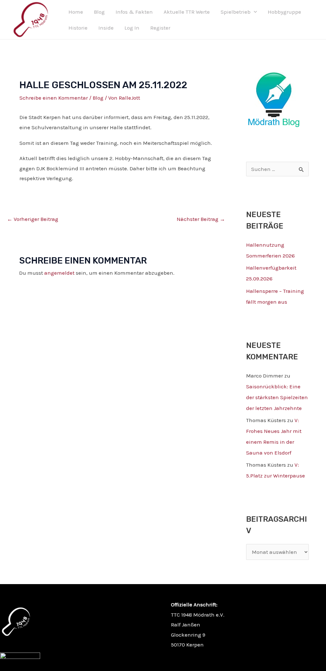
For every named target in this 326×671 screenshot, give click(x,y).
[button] (254, 12)
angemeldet (59, 273)
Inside (106, 28)
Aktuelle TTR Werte (187, 12)
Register (160, 28)
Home (75, 12)
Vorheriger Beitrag (32, 219)
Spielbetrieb (236, 12)
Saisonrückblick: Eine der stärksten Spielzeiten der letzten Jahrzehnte (277, 397)
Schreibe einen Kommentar (53, 98)
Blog (99, 12)
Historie (78, 28)
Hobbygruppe (284, 12)
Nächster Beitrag (201, 219)
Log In (131, 28)
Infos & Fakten (134, 12)
